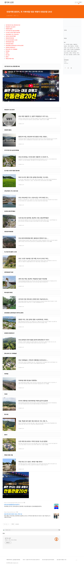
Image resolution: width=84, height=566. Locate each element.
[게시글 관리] (8, 524)
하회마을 (7, 51)
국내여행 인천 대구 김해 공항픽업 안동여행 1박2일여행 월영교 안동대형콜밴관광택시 (23, 506)
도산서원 (77, 47)
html (74, 47)
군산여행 (71, 49)
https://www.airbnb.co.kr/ (10, 512)
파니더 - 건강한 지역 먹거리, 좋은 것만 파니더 (31, 559)
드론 (68, 47)
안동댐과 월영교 (9, 28)
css (64, 44)
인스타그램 (68, 68)
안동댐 (68, 49)
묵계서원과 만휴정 (9, 43)
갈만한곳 (75, 51)
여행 (68, 46)
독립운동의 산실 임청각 (10, 27)
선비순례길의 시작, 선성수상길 (12, 34)
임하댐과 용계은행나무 (10, 47)
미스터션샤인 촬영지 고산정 (11, 40)
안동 (67, 54)
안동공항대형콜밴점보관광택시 (12, 504)
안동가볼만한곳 (77, 49)
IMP (64, 54)
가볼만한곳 (75, 44)
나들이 (65, 47)
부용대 (7, 53)
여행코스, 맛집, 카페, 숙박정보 (11, 540)
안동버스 (65, 46)
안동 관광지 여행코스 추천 (61, 559)
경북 (72, 51)
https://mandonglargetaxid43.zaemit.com (13, 502)
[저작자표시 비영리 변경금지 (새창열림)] (17, 524)
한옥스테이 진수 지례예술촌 (11, 49)
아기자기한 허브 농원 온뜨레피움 (12, 30)
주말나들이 (70, 54)
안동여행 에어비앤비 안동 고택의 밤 (13, 514)
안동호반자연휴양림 (10, 38)
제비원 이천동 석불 (10, 58)
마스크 (65, 51)
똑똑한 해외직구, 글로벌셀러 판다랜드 (13, 559)
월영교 (70, 52)
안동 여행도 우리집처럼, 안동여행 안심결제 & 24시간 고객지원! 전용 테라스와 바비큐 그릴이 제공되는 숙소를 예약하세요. (27, 516)
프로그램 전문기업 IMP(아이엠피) (48, 559)
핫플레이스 (72, 46)
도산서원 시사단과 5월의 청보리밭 (13, 32)
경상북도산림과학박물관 (11, 36)
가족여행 (76, 46)
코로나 (78, 52)
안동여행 (71, 47)
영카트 (65, 49)
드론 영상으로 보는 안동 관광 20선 (13, 25)
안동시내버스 (66, 52)
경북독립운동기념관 (10, 41)
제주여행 (67, 44)
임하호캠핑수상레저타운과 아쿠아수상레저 (14, 45)
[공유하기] (6, 524)
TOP (76, 560)
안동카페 (74, 54)
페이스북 (65, 68)
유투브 (71, 68)
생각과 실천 (9, 2)
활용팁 (71, 44)
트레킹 (78, 54)
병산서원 (7, 55)
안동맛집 (68, 51)
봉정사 (7, 56)
